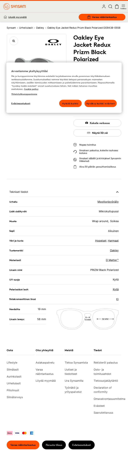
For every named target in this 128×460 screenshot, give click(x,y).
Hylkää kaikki (70, 103)
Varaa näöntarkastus (104, 17)
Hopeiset (100, 240)
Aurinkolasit (14, 376)
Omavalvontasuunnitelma (106, 398)
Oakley (114, 250)
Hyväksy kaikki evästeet (100, 103)
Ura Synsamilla (74, 380)
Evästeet (99, 405)
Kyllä (116, 289)
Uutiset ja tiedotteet (71, 371)
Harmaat (113, 240)
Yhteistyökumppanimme (24, 93)
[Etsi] (110, 6)
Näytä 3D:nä (100, 132)
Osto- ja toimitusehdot (102, 371)
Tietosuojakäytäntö (106, 380)
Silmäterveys (15, 397)
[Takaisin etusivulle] (14, 6)
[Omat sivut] (104, 6)
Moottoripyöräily (108, 201)
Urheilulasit (14, 383)
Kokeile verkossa (100, 123)
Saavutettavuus (103, 412)
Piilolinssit (13, 390)
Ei (117, 299)
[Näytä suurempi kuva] (13, 41)
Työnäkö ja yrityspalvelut (73, 390)
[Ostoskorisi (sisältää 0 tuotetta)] (117, 6)
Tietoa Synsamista (76, 362)
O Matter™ (112, 260)
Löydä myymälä (17, 17)
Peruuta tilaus (54, 445)
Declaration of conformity (103, 390)
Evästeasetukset (81, 445)
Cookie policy (31, 89)
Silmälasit (13, 369)
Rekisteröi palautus (106, 362)
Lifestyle (12, 362)
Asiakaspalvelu (45, 362)
